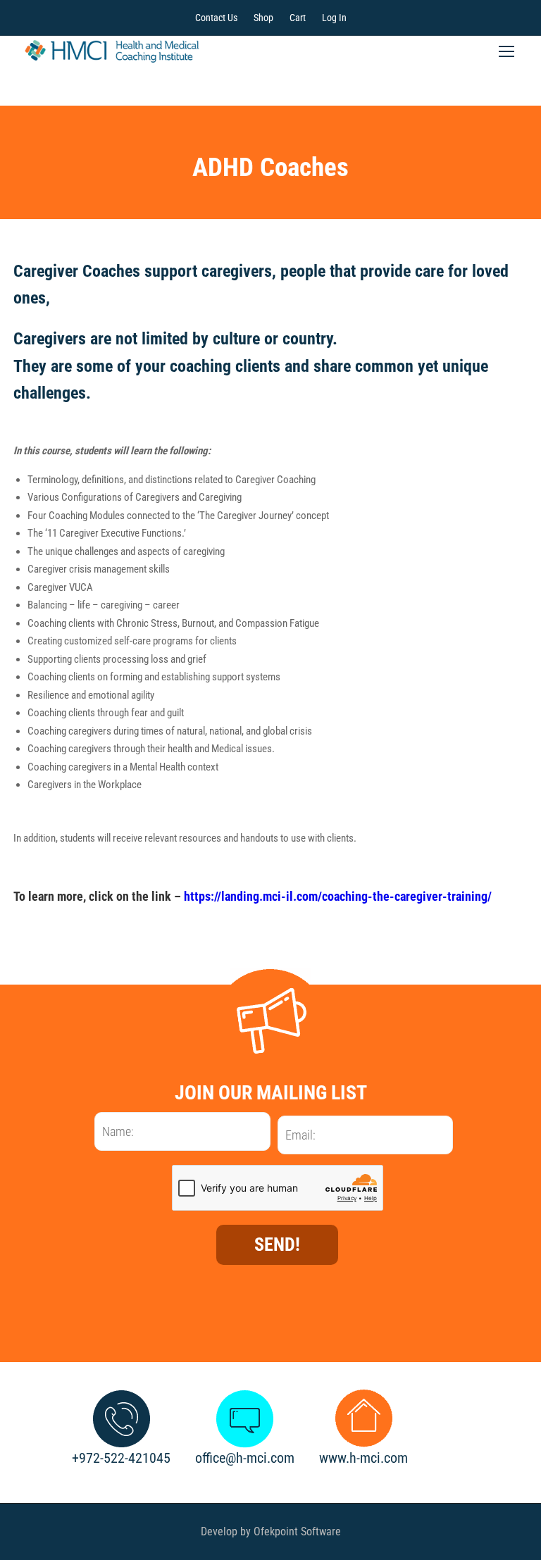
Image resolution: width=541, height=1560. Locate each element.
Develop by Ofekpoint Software (271, 1531)
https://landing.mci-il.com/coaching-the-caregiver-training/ (338, 896)
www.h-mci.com (363, 1457)
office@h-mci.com (244, 1457)
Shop (263, 17)
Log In (334, 17)
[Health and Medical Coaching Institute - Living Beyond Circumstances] (112, 51)
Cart (298, 17)
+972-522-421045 (121, 1457)
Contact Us (216, 17)
